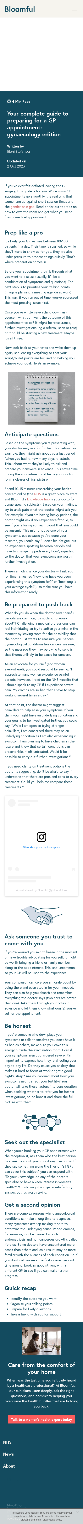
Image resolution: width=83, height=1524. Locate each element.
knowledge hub (38, 499)
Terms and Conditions (18, 1508)
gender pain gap (23, 206)
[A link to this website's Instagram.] (9, 1479)
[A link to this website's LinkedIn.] (17, 1479)
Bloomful (19, 9)
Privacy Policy (14, 1505)
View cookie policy (52, 1519)
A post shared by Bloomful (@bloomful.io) (41, 890)
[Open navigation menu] (74, 8)
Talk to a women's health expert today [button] (41, 1419)
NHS (37, 494)
